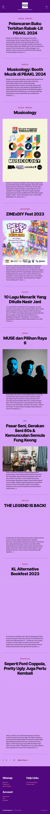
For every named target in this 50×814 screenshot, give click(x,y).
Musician (25, 333)
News (25, 420)
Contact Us (6, 784)
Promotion (28, 18)
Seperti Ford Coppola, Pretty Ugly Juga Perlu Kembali (25, 668)
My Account (6, 796)
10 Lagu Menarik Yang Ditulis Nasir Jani (25, 299)
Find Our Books (7, 786)
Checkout (5, 800)
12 (14, 760)
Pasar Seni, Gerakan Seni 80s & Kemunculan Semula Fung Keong (25, 432)
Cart (4, 798)
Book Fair (21, 18)
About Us (5, 782)
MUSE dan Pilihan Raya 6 (25, 340)
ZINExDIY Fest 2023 (25, 213)
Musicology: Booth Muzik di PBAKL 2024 (25, 72)
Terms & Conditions (31, 782)
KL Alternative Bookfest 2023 (25, 571)
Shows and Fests (25, 658)
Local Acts (25, 292)
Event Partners (25, 209)
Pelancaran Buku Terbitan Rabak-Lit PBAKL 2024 (25, 28)
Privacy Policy (30, 784)
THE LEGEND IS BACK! (25, 505)
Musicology (25, 112)
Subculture (25, 500)
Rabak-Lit (9, 810)
